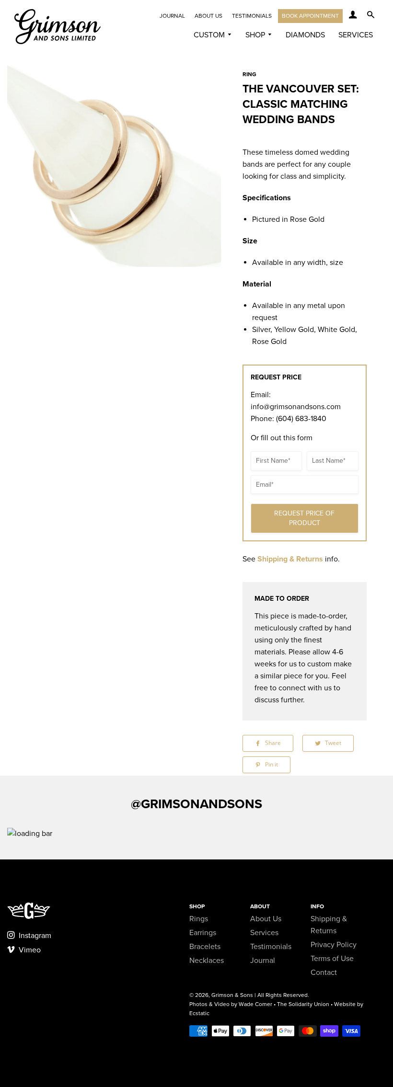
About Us (208, 15)
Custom (210, 35)
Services (355, 35)
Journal (172, 15)
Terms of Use (332, 958)
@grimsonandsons (196, 804)
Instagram (34, 935)
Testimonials (252, 15)
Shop (256, 35)
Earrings (202, 933)
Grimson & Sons (232, 995)
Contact (324, 972)
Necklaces (206, 960)
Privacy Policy (334, 945)
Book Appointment (310, 15)
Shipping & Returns (290, 559)
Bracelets (204, 946)
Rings (198, 919)
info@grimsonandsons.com (296, 407)
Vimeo (29, 950)
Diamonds (305, 35)
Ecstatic (199, 1013)
